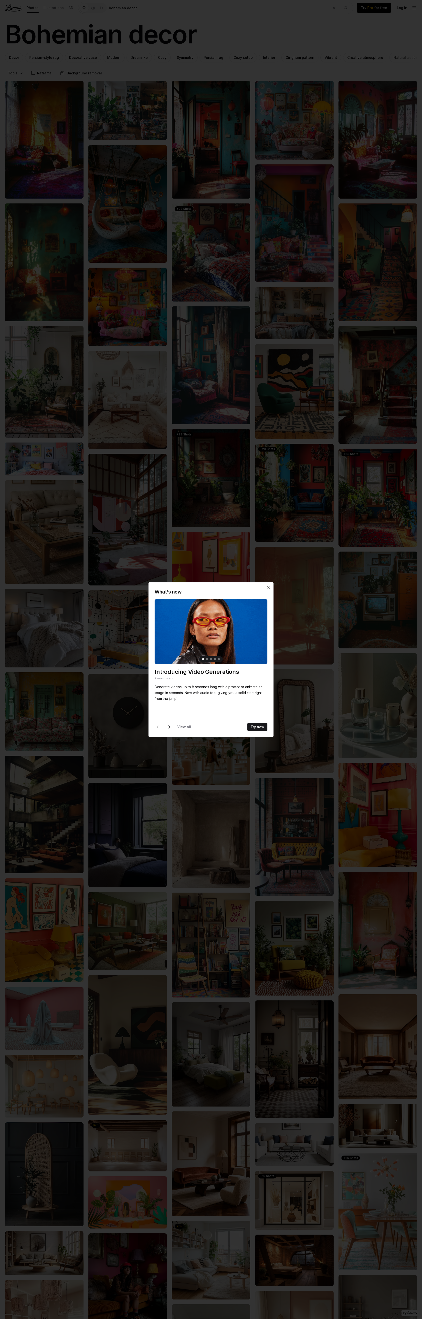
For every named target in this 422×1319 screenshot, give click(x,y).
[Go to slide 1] (203, 659)
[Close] (268, 587)
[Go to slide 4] (215, 659)
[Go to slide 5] (219, 659)
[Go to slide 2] (207, 659)
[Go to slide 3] (211, 659)
